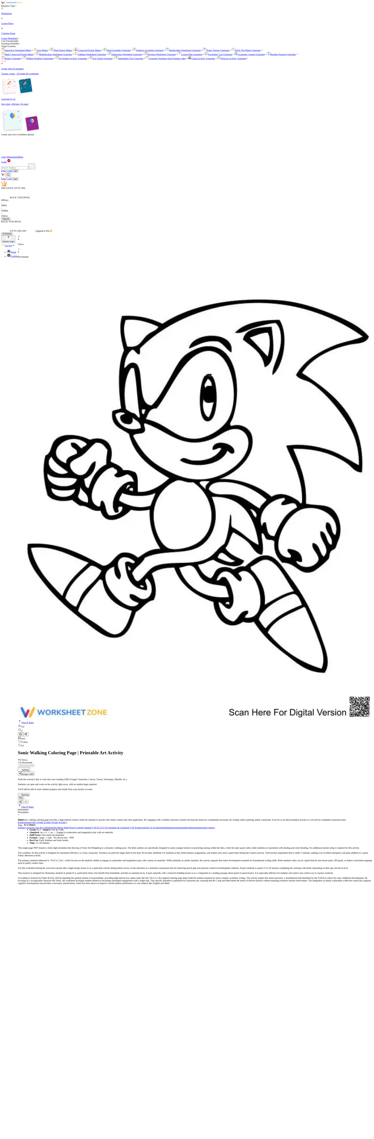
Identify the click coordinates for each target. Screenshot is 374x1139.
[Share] (25, 734)
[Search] (31, 166)
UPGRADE (7, 234)
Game (4, 162)
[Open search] (8, 175)
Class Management (10, 157)
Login (15, 171)
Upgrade (5, 219)
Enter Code (6, 170)
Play (21, 798)
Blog (21, 157)
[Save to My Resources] (20, 734)
